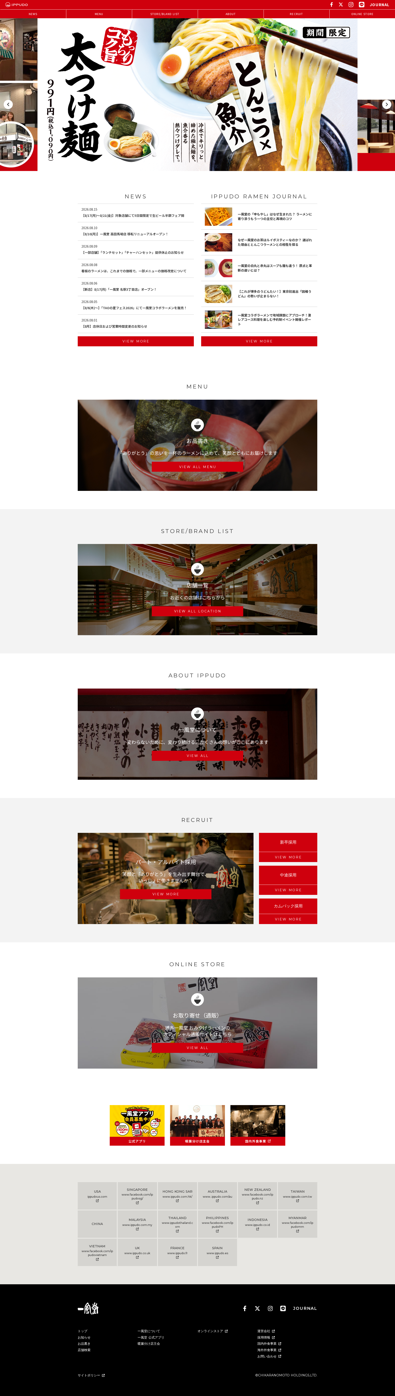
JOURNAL (380, 4)
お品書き (84, 1344)
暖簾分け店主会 (149, 1344)
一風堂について (149, 1331)
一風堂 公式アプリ (151, 1337)
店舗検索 (84, 1350)
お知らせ (84, 1337)
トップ (82, 1331)
